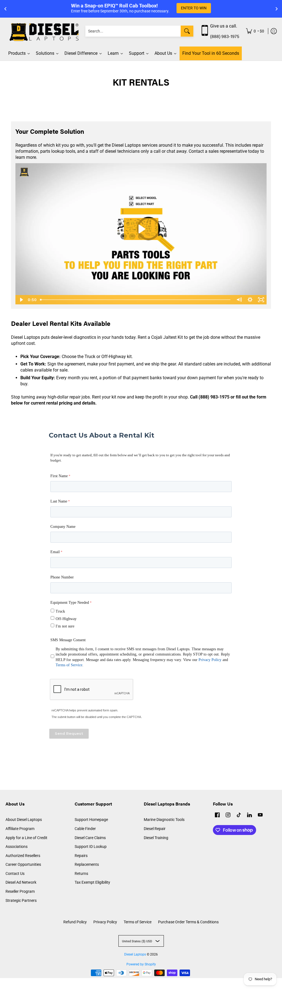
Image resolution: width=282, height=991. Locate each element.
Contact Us (15, 873)
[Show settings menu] (250, 299)
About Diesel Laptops (24, 819)
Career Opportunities (23, 864)
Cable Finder (85, 828)
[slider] (136, 299)
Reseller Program (20, 891)
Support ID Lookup (91, 846)
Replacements (87, 864)
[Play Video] (20, 299)
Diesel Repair (155, 828)
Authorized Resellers (23, 855)
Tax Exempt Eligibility (92, 882)
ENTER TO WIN (194, 8)
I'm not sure (65, 626)
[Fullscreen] (261, 299)
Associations (17, 846)
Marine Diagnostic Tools (164, 819)
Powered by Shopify (141, 964)
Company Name (62, 527)
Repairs (81, 855)
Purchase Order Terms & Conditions (188, 922)
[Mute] (239, 299)
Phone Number (62, 577)
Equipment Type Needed (69, 602)
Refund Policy (75, 922)
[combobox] (133, 31)
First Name (59, 476)
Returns (81, 873)
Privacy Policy (210, 660)
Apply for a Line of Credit (26, 838)
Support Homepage (91, 819)
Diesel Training (156, 838)
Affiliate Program (20, 828)
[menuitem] (255, 31)
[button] (217, 815)
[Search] (187, 31)
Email (55, 552)
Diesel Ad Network (21, 882)
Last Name (58, 501)
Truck (60, 611)
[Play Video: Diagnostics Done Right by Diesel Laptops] (141, 229)
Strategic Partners (21, 900)
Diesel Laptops (135, 954)
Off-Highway (66, 619)
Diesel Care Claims (90, 838)
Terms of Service (69, 665)
